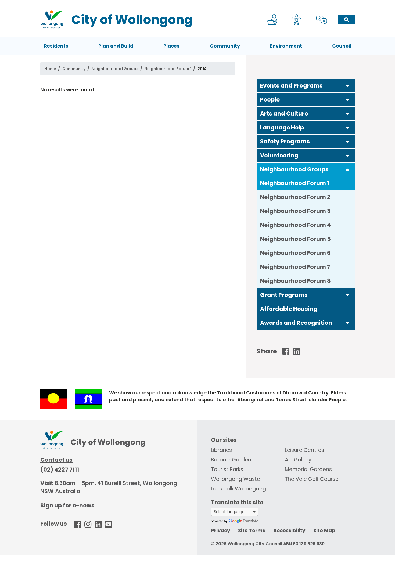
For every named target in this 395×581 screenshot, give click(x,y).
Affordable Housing (288, 309)
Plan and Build (115, 46)
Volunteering (279, 155)
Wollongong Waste (235, 479)
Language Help (282, 127)
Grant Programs (284, 295)
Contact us (56, 460)
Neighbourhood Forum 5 (295, 239)
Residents (56, 46)
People (270, 99)
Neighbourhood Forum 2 (295, 197)
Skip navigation (198, 3)
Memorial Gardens (308, 469)
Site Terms (251, 530)
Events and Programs (291, 85)
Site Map (324, 530)
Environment (286, 46)
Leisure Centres (304, 450)
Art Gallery (298, 459)
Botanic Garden (231, 459)
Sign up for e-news (67, 505)
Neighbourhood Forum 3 (295, 211)
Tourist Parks (227, 469)
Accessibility (289, 530)
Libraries (221, 450)
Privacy (220, 530)
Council (341, 46)
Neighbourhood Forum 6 (295, 253)
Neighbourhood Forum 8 (295, 281)
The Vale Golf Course (312, 479)
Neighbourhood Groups (115, 68)
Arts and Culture (284, 113)
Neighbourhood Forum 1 (168, 68)
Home (50, 68)
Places (171, 46)
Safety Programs (285, 141)
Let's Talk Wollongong (238, 488)
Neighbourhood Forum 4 (295, 225)
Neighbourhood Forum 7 (295, 267)
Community (225, 46)
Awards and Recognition (296, 323)
